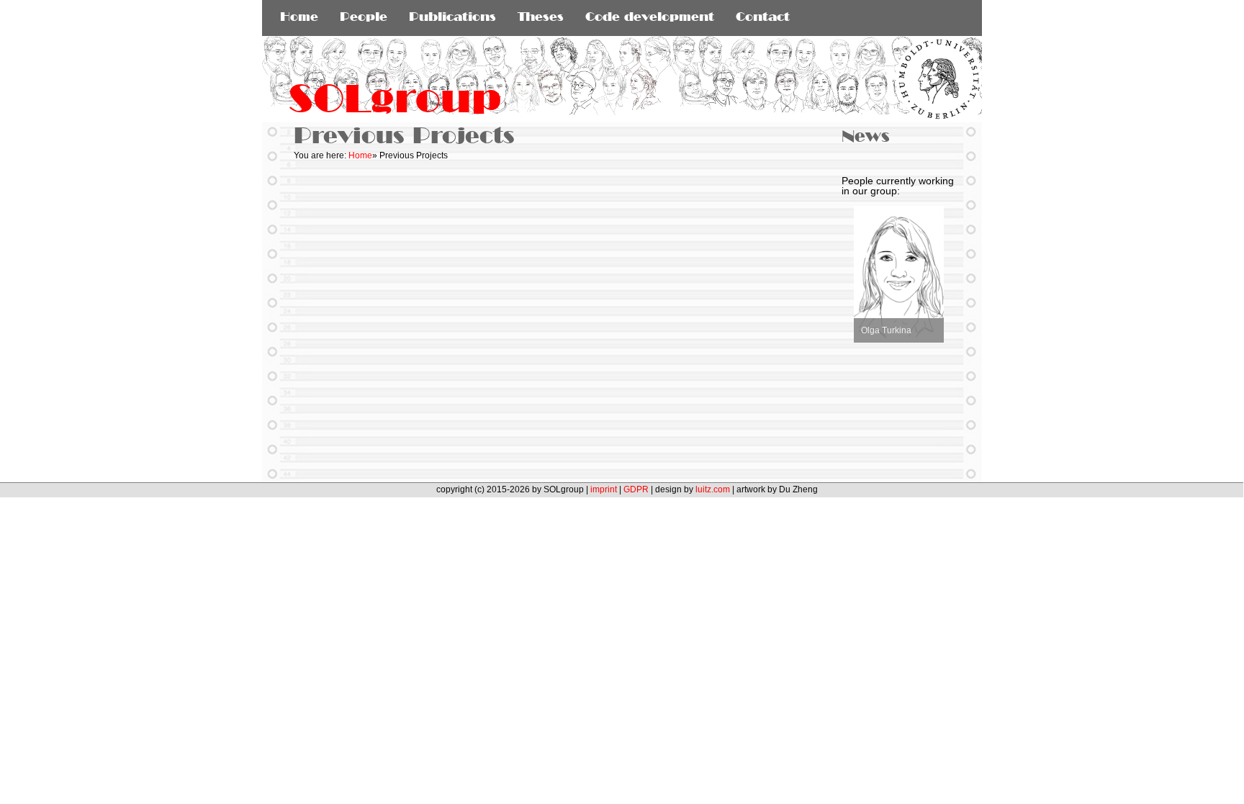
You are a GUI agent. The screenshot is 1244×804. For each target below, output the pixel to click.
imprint (603, 489)
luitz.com (712, 489)
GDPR (636, 489)
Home (360, 155)
